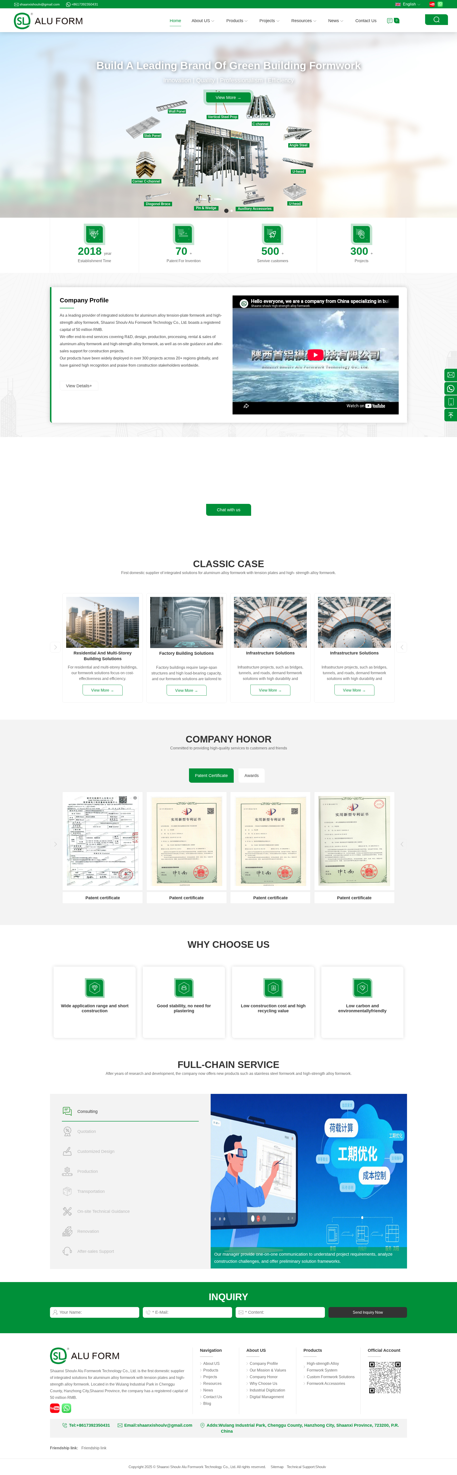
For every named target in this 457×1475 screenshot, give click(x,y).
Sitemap (277, 1467)
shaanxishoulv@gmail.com (40, 4)
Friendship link (93, 1448)
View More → (228, 97)
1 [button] (225, 211)
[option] (228, 125)
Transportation (91, 1191)
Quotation (86, 1131)
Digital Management (267, 1397)
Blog (207, 1403)
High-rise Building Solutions (270, 653)
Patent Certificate (211, 775)
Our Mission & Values (268, 1370)
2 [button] (230, 211)
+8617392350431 (84, 4)
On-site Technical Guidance (103, 1211)
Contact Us (366, 20)
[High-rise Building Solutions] (270, 600)
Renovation (88, 1231)
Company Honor (264, 1377)
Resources (301, 20)
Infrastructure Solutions (102, 653)
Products (234, 20)
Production (87, 1171)
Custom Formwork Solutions (331, 1377)
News (333, 20)
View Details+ (79, 386)
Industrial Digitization (267, 1390)
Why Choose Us (263, 1384)
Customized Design (95, 1151)
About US (201, 20)
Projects (267, 20)
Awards (251, 775)
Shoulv (320, 1467)
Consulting (87, 1111)
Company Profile (264, 1364)
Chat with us (228, 509)
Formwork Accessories (326, 1384)
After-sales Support (95, 1251)
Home (175, 20)
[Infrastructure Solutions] (102, 600)
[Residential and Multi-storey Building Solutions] (354, 600)
